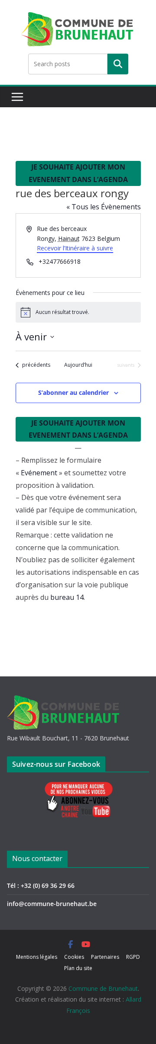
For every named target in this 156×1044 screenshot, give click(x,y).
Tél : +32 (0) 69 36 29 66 (41, 885)
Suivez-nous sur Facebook (56, 764)
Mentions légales (36, 957)
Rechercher (117, 64)
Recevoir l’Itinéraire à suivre (75, 248)
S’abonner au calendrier (73, 392)
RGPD (133, 957)
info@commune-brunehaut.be (52, 904)
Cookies (74, 957)
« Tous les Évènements (103, 206)
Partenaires (105, 957)
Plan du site (78, 968)
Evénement (39, 472)
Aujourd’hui (78, 365)
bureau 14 (67, 597)
